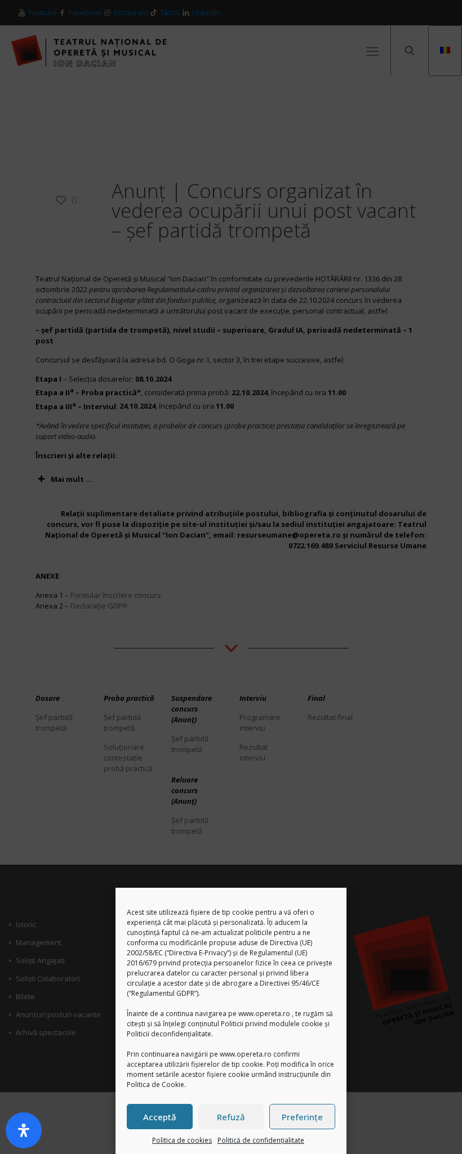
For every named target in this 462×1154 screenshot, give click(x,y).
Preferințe (302, 1116)
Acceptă (159, 1116)
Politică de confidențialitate (260, 1140)
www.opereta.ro (264, 1013)
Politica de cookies (182, 1140)
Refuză (231, 1116)
